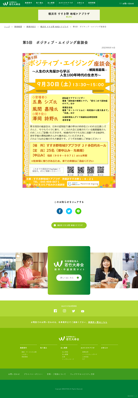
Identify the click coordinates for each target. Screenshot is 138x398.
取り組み (43, 348)
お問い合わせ (128, 3)
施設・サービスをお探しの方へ (29, 353)
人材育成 (85, 356)
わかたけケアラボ (88, 348)
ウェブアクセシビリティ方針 (82, 374)
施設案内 (23, 348)
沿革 (63, 356)
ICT (83, 359)
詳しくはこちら (67, 278)
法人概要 (64, 348)
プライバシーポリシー (33, 374)
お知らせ (104, 348)
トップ (7, 27)
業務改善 (85, 352)
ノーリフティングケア (89, 354)
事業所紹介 (31, 27)
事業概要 (18, 27)
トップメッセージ (68, 359)
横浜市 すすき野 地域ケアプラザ (54, 27)
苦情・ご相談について (56, 374)
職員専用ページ (132, 396)
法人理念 (65, 352)
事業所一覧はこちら (97, 322)
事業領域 (25, 356)
